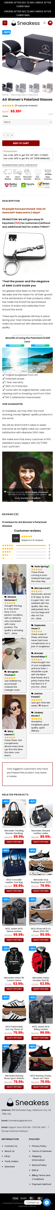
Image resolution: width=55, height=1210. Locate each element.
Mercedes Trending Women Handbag (14, 832)
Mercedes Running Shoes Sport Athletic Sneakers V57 (14, 1078)
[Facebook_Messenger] (47, 1202)
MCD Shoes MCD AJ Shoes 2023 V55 (41, 930)
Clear (50, 114)
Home (5, 94)
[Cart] (50, 23)
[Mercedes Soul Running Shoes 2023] (41, 862)
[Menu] (4, 23)
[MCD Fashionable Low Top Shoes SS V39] (14, 1009)
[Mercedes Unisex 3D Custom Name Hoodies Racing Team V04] (14, 960)
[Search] (44, 23)
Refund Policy (39, 1165)
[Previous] (7, 55)
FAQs (7, 1156)
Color (5, 116)
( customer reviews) (26, 105)
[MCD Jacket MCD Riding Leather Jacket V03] (41, 1009)
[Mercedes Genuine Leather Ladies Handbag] (41, 813)
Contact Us (11, 1146)
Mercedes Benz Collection (24, 94)
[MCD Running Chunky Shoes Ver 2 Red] (41, 1058)
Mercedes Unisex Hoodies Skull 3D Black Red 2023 (41, 980)
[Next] (48, 55)
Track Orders (11, 1161)
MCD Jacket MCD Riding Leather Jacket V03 (41, 1029)
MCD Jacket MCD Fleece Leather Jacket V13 (14, 931)
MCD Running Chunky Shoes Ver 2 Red (41, 1077)
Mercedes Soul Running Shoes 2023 (41, 881)
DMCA (35, 1170)
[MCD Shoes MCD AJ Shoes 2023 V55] (41, 911)
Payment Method (41, 1184)
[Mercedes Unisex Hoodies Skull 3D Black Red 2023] (41, 960)
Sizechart (10, 1166)
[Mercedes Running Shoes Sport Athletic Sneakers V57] (14, 1058)
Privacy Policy (39, 1146)
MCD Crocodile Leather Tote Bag (14, 881)
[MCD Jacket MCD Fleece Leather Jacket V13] (14, 911)
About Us (10, 1151)
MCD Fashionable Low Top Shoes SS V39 (14, 1029)
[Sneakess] (25, 23)
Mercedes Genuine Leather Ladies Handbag (41, 833)
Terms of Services (41, 1151)
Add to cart (21, 143)
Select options (14, 842)
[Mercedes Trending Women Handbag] (14, 813)
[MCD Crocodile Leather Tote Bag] (14, 862)
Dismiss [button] (34, 6)
